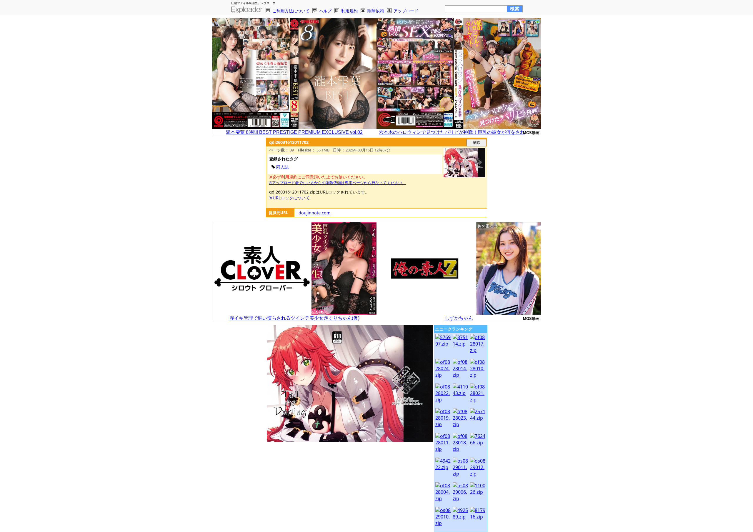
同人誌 (282, 167)
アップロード (406, 11)
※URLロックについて (289, 198)
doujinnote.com (314, 213)
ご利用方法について (290, 11)
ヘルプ (325, 11)
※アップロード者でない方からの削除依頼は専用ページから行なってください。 (337, 182)
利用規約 (349, 11)
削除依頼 (375, 11)
